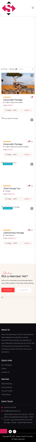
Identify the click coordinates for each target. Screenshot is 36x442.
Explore (26, 110)
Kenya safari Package (12, 100)
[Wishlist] (31, 75)
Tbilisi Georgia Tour (12, 188)
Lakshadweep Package (13, 233)
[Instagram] (14, 431)
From (5, 105)
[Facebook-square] (10, 431)
